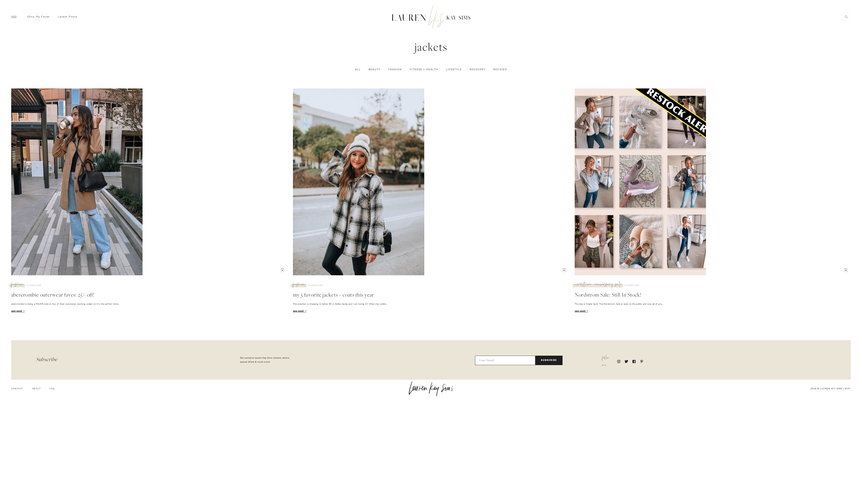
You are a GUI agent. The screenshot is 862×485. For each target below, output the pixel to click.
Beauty (374, 69)
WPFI (848, 389)
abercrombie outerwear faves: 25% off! (53, 295)
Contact (17, 389)
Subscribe (549, 360)
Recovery (478, 69)
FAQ (52, 389)
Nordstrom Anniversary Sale (598, 285)
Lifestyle (454, 69)
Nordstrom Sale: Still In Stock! (608, 295)
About (36, 389)
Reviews (500, 69)
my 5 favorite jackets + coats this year (333, 295)
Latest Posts (67, 16)
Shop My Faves (38, 16)
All (358, 69)
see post (17, 311)
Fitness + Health (424, 69)
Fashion (395, 69)
